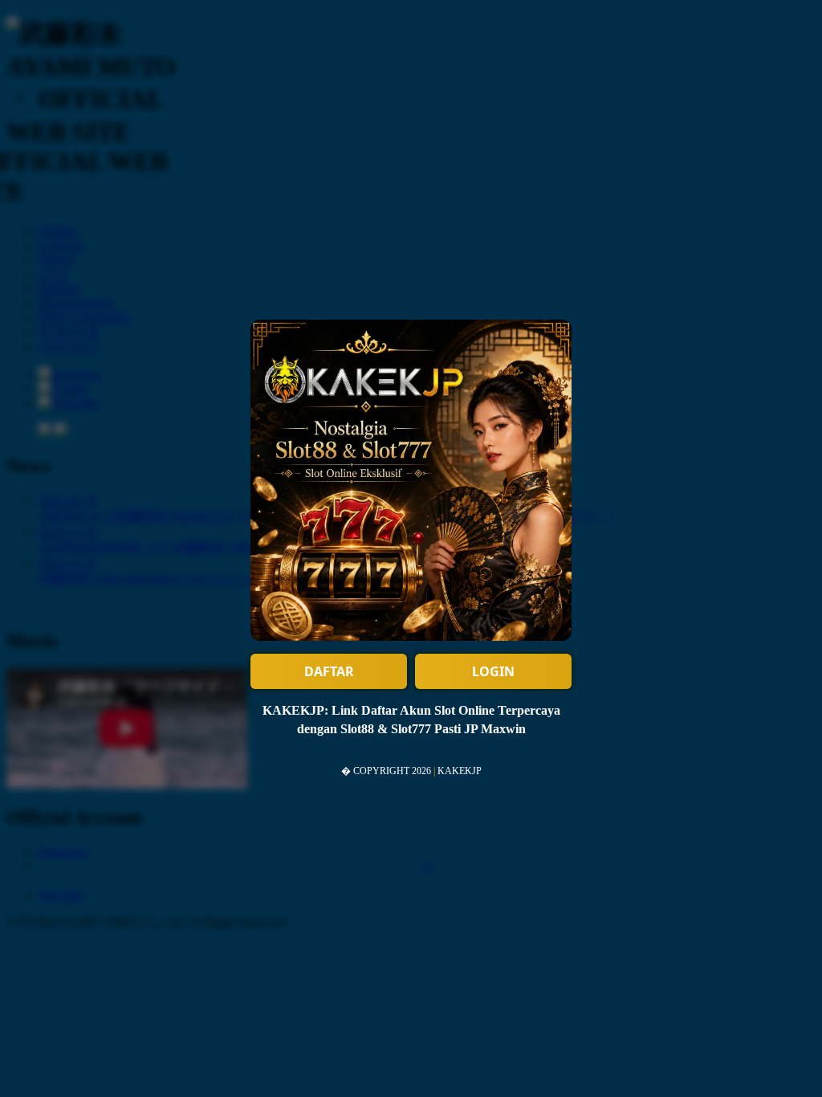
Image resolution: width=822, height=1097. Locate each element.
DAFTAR (329, 671)
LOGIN (493, 671)
